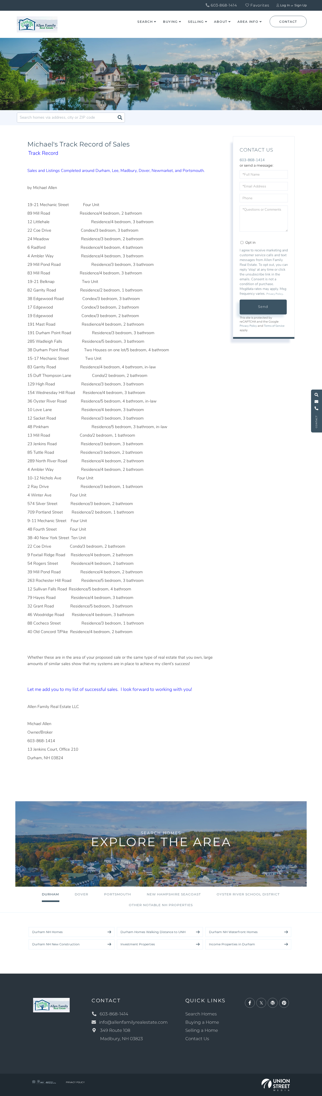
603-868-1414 (223, 5)
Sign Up (300, 5)
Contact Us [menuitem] (197, 1038)
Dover (81, 894)
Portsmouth (117, 894)
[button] (120, 117)
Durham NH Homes (47, 932)
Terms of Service (274, 326)
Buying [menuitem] (170, 22)
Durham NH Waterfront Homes (233, 932)
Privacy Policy (274, 294)
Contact (288, 22)
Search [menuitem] (145, 22)
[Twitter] (261, 1003)
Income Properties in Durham (232, 944)
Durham (50, 894)
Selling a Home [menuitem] (201, 1030)
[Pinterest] (284, 1003)
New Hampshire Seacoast (174, 894)
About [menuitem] (220, 22)
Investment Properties (137, 944)
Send (263, 307)
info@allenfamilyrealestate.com (133, 1022)
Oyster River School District (248, 894)
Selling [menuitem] (196, 22)
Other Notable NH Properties (161, 905)
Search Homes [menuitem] (201, 1014)
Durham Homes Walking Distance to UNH (153, 932)
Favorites (259, 5)
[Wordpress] (272, 1003)
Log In (285, 5)
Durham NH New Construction (56, 944)
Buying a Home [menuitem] (202, 1022)
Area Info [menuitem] (247, 22)
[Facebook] (250, 1003)
